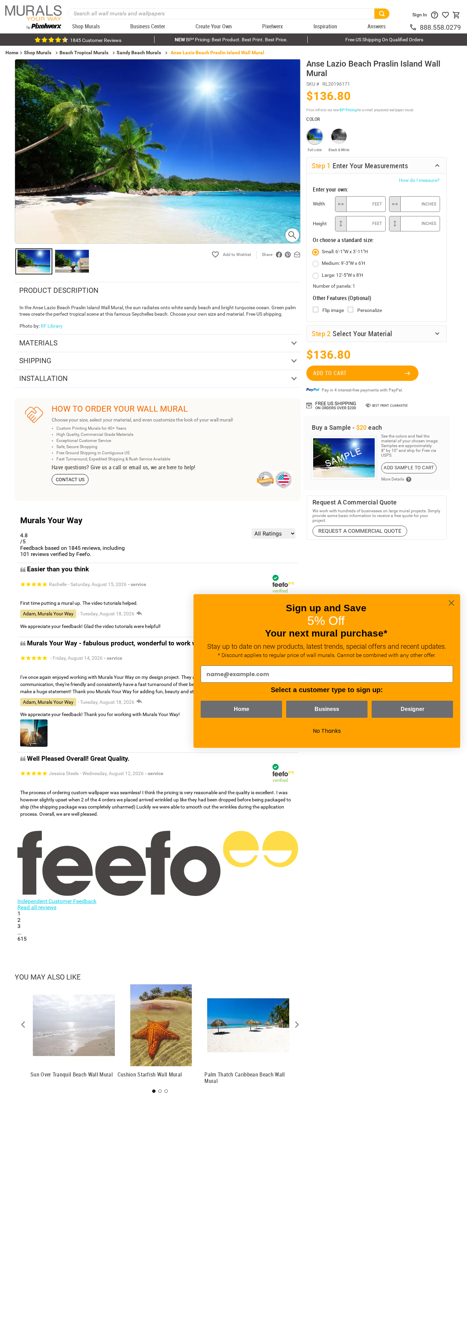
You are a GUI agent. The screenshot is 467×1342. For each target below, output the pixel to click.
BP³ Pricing (347, 109)
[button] (23, 1025)
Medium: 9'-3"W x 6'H (343, 263)
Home (241, 709)
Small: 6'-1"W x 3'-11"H (345, 251)
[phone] (414, 27)
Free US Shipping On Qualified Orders (384, 39)
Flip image (333, 310)
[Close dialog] (451, 603)
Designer (412, 709)
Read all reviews (36, 907)
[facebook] (279, 255)
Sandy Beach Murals (139, 52)
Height (320, 223)
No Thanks (327, 731)
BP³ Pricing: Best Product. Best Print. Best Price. (231, 39)
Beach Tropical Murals (83, 52)
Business (327, 709)
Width (319, 203)
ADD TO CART (330, 373)
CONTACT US (70, 479)
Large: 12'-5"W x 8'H (342, 275)
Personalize (369, 310)
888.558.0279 (440, 27)
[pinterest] (288, 255)
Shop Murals (37, 52)
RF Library (52, 326)
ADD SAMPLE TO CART (409, 467)
